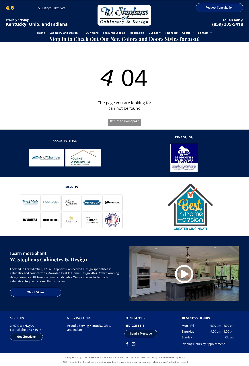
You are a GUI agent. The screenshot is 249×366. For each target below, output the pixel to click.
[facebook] (127, 344)
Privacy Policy (71, 357)
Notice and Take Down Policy (143, 357)
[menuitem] (41, 32)
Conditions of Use (119, 357)
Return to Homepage (124, 121)
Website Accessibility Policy (172, 357)
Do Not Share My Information (95, 357)
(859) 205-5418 (227, 24)
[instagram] (133, 344)
